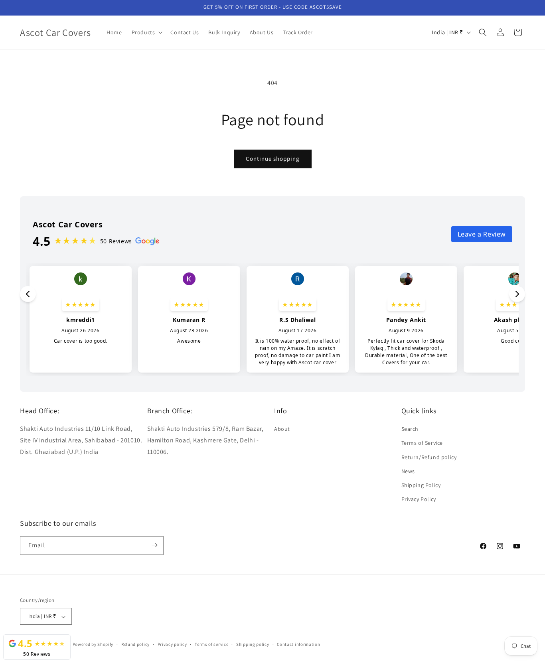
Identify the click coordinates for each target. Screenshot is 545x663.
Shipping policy (252, 644)
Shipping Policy (421, 485)
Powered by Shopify (93, 644)
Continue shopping (273, 158)
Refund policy (135, 644)
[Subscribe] (154, 545)
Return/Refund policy (429, 457)
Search (410, 429)
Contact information (298, 644)
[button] (146, 32)
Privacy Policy (418, 499)
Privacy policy (172, 644)
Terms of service (211, 644)
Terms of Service (422, 443)
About (282, 429)
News (408, 471)
